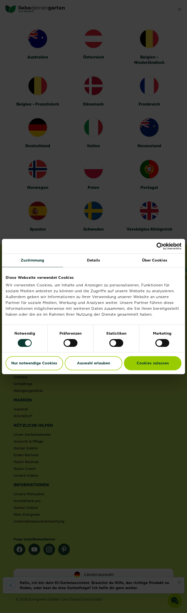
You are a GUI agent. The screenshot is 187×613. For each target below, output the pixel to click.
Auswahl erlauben (93, 363)
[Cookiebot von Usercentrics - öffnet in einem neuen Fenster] (160, 246)
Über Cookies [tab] (154, 260)
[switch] (70, 343)
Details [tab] (93, 260)
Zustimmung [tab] (32, 260)
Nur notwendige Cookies (34, 363)
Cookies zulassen (153, 363)
